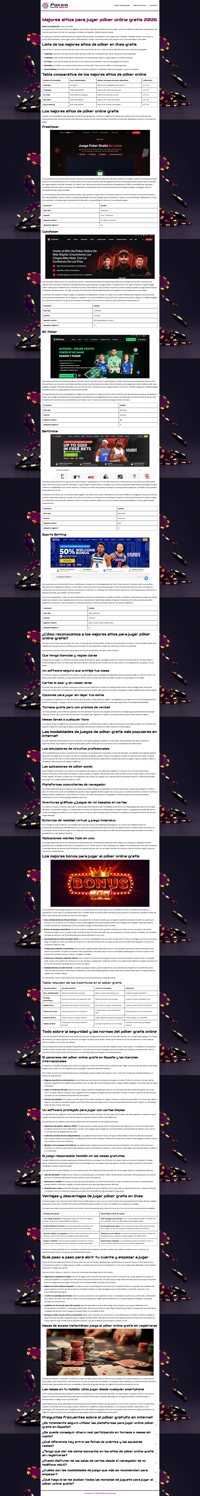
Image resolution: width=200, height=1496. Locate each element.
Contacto (153, 5)
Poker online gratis (122, 5)
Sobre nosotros (139, 5)
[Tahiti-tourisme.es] (55, 5)
